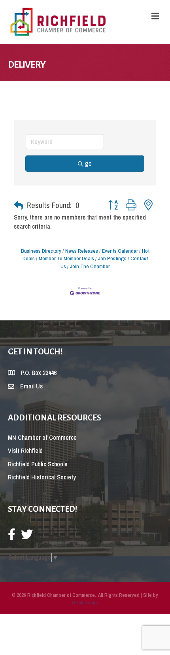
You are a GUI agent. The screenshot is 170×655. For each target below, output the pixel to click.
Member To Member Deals (66, 258)
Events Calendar (120, 250)
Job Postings (112, 258)
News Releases (81, 250)
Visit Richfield (25, 450)
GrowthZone (85, 602)
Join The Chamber (90, 266)
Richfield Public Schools (37, 464)
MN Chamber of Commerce (42, 437)
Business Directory (41, 250)
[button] (18, 205)
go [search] (88, 163)
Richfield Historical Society (42, 477)
